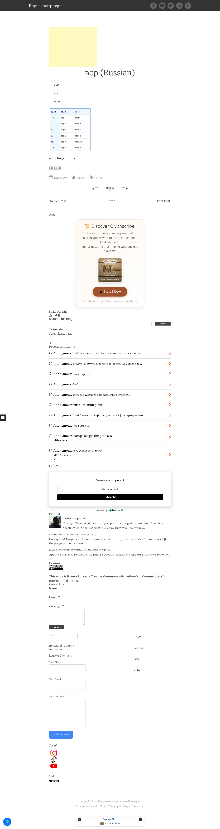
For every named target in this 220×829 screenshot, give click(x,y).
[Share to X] (56, 168)
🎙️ (7, 821)
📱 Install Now (110, 291)
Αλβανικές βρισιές (75, 518)
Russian (99, 177)
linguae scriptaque (45, 6)
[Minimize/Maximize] (140, 819)
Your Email (55, 679)
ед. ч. (63, 111)
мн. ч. (78, 111)
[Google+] (163, 5)
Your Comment (57, 696)
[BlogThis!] (53, 168)
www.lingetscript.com (65, 158)
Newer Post (58, 201)
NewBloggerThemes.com (131, 806)
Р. (52, 123)
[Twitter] (171, 5)
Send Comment (61, 734)
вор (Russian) (110, 73)
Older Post (163, 201)
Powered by (102, 510)
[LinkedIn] (180, 5)
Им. (53, 117)
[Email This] (50, 168)
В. (52, 135)
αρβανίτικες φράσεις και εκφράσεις (72, 534)
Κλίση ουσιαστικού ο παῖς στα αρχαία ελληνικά (80, 549)
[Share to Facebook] (59, 168)
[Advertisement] (73, 47)
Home (110, 201)
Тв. (52, 141)
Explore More (110, 819)
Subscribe (110, 497)
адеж (53, 111)
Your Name (55, 662)
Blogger (136, 801)
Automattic (92, 806)
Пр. (52, 147)
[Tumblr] (188, 5)
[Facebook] (154, 5)
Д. (52, 129)
